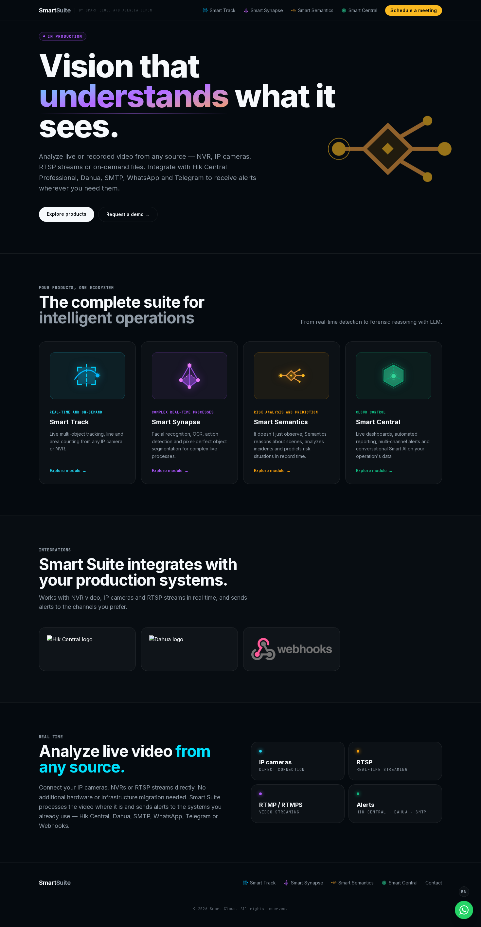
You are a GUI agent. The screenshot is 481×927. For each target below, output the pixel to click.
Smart (55, 10)
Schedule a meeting (413, 10)
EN (464, 891)
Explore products (66, 214)
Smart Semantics (315, 10)
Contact (433, 882)
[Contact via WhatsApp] (464, 910)
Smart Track (223, 10)
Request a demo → (128, 214)
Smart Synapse (267, 10)
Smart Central (362, 10)
